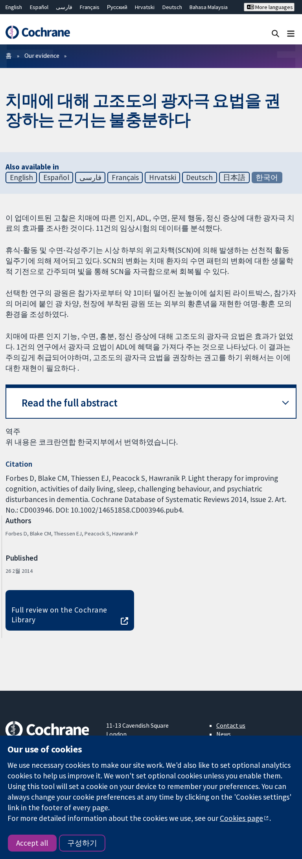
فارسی (64, 7)
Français (89, 7)
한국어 (267, 177)
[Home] (38, 32)
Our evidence (41, 55)
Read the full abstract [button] (70, 402)
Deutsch (172, 7)
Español (39, 7)
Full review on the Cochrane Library (59, 614)
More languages (273, 7)
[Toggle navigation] (291, 33)
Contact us (230, 725)
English (14, 7)
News (223, 734)
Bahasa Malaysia (209, 7)
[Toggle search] (275, 33)
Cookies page (241, 818)
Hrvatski (145, 7)
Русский (117, 7)
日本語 (234, 177)
